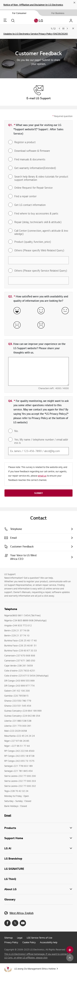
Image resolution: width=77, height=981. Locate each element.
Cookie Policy (29, 942)
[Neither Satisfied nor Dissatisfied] (65, 310)
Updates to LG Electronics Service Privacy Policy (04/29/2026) (35, 33)
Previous (59, 28)
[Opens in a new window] (7, 923)
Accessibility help (48, 942)
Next (67, 28)
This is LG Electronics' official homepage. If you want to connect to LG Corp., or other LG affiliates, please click (37, 955)
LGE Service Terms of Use (39, 937)
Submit (38, 493)
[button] (38, 838)
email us (42, 475)
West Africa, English (21, 913)
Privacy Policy (11, 942)
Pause (63, 28)
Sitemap (8, 937)
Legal (19, 937)
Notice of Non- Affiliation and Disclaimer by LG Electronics (33, 4)
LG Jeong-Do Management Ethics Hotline (35, 968)
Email (7, 815)
